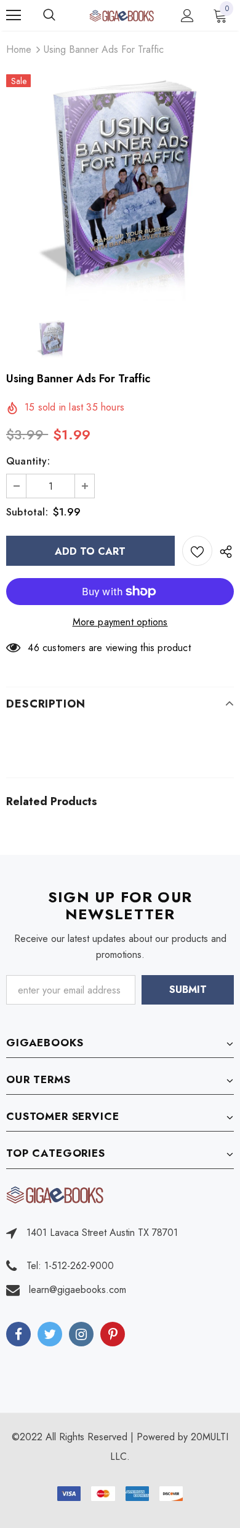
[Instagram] (81, 1334)
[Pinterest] (112, 1334)
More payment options (120, 622)
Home (18, 49)
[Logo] (121, 14)
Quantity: (28, 461)
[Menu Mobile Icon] (13, 15)
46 (33, 648)
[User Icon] (187, 15)
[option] (120, 187)
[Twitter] (50, 1334)
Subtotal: (27, 512)
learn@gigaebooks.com (77, 1290)
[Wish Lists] (197, 551)
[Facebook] (18, 1334)
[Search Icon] (61, 15)
